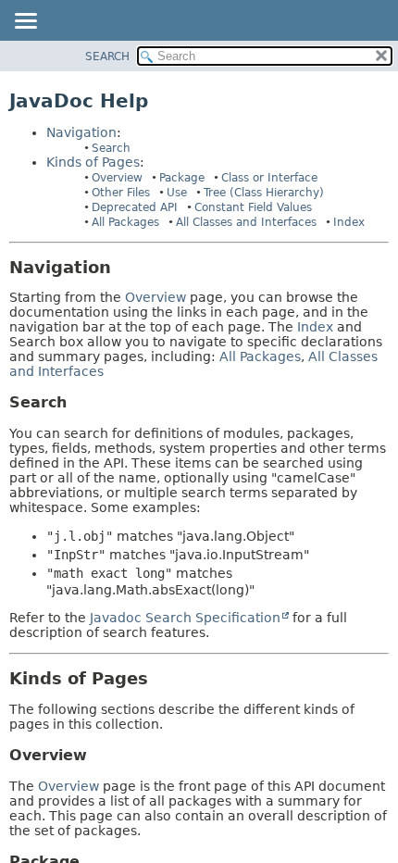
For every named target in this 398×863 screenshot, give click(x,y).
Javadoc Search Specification (185, 617)
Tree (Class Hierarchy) (264, 192)
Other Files (121, 192)
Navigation (81, 132)
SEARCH (107, 56)
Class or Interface (269, 177)
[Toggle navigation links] (25, 22)
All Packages (125, 222)
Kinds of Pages (93, 162)
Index (349, 222)
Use (177, 192)
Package (182, 177)
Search (111, 148)
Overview (117, 177)
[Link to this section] (124, 267)
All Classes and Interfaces (246, 222)
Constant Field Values (253, 207)
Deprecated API (135, 207)
